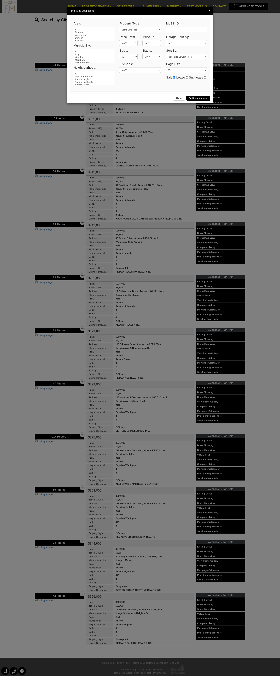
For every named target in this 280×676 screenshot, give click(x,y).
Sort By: (171, 50)
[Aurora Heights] (94, 79)
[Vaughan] (94, 57)
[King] (94, 54)
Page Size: (173, 64)
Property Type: (130, 23)
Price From (127, 37)
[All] (94, 29)
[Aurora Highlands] (94, 82)
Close (179, 98)
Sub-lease (196, 77)
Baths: (147, 50)
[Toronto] (94, 32)
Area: (77, 23)
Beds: (124, 50)
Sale (169, 77)
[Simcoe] (94, 40)
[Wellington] (94, 35)
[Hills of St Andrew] (94, 76)
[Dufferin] (94, 38)
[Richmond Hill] (94, 62)
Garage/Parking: (177, 37)
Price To (148, 37)
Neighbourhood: (85, 67)
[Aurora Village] (94, 84)
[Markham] (94, 60)
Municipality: (82, 45)
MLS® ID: (173, 23)
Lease (180, 77)
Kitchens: (126, 64)
